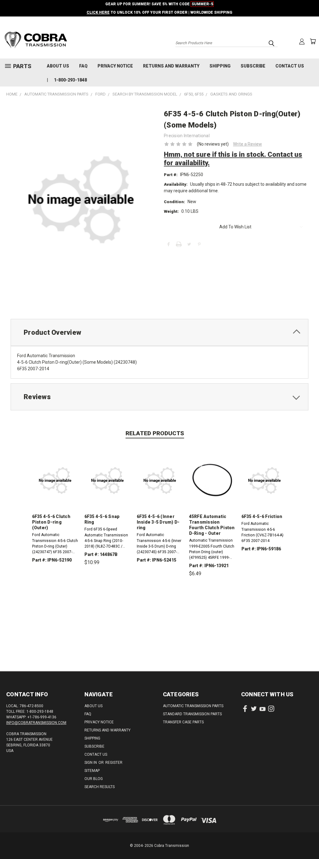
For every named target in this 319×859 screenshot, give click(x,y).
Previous (309, 839)
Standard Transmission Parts (192, 714)
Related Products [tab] (155, 433)
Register (113, 762)
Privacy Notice (115, 65)
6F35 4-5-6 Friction (262, 516)
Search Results (99, 787)
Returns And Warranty (171, 65)
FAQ (83, 65)
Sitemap (92, 770)
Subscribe (252, 65)
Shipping (220, 65)
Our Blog (93, 779)
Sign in (91, 762)
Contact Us (289, 65)
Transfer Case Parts (183, 722)
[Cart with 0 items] (313, 41)
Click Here (98, 12)
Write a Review (247, 144)
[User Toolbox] (302, 41)
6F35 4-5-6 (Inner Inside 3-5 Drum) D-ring (158, 522)
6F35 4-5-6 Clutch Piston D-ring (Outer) (51, 522)
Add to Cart (107, 591)
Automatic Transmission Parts (193, 706)
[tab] (159, 332)
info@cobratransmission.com (36, 723)
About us (58, 65)
